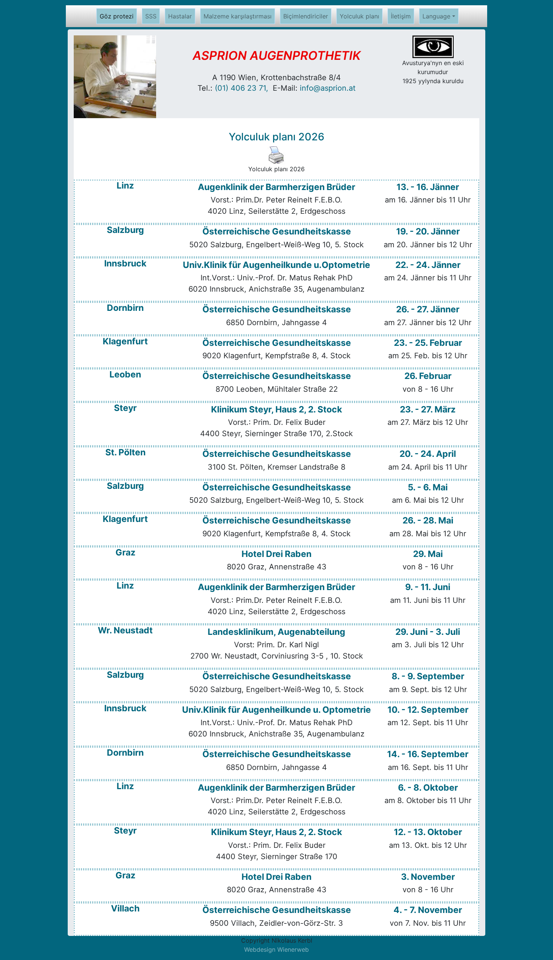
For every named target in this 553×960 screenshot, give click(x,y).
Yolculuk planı (359, 16)
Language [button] (436, 16)
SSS (150, 16)
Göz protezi (118, 16)
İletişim (401, 16)
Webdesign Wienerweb (276, 949)
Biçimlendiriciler (305, 16)
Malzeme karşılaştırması (238, 16)
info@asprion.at (328, 88)
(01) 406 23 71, (244, 88)
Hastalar (180, 16)
